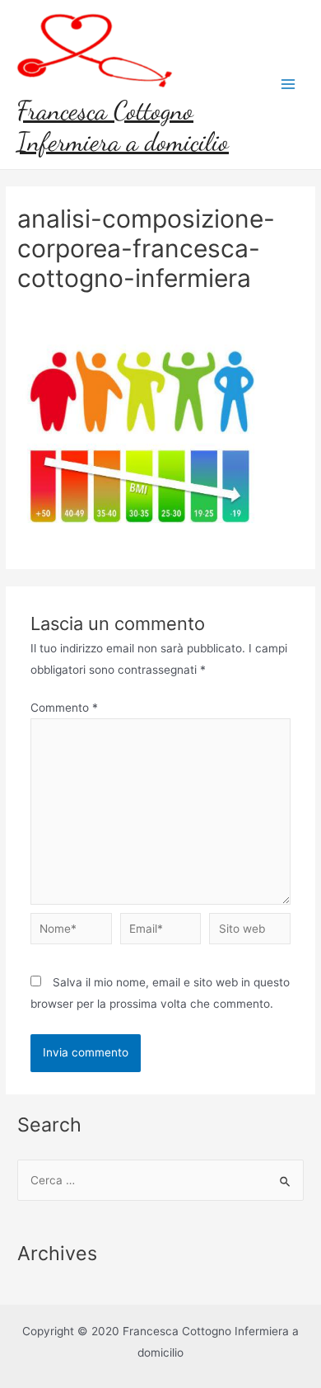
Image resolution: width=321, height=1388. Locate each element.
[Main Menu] (288, 84)
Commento (64, 707)
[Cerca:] (160, 1180)
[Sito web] (250, 932)
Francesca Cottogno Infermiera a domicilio (122, 126)
